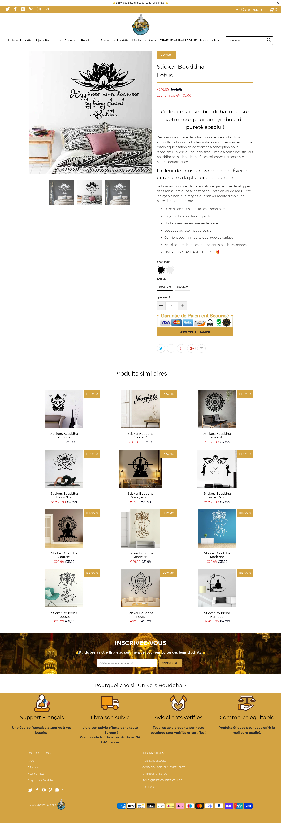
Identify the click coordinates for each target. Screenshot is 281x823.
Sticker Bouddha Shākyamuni (140, 469)
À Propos (33, 767)
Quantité (163, 297)
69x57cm (165, 286)
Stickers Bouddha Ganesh (64, 409)
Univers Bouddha (20, 40)
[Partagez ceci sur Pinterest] (181, 348)
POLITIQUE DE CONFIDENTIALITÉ (162, 780)
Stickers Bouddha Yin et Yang (217, 469)
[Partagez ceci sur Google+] (191, 348)
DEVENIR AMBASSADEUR (178, 40)
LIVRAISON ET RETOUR (155, 773)
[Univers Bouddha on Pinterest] (30, 9)
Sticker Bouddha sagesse (64, 588)
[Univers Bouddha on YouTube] (22, 9)
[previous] (34, 112)
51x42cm (182, 286)
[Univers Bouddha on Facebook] (14, 9)
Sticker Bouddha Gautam (64, 528)
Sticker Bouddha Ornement (140, 528)
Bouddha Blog (210, 40)
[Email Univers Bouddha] (45, 9)
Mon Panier (148, 786)
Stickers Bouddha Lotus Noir (64, 469)
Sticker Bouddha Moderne (217, 528)
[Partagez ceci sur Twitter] (161, 348)
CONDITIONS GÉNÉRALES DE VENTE (163, 767)
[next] (146, 112)
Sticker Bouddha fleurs (140, 588)
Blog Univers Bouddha (40, 780)
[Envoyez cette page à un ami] (201, 348)
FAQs (31, 760)
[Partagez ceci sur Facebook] (171, 348)
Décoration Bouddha (80, 40)
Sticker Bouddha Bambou (217, 588)
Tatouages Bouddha (115, 40)
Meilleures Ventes (144, 40)
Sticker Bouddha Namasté (140, 409)
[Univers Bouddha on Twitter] (7, 9)
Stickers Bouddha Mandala (217, 409)
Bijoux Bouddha (47, 40)
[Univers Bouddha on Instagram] (38, 9)
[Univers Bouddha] (140, 24)
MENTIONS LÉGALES (154, 760)
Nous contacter (36, 773)
